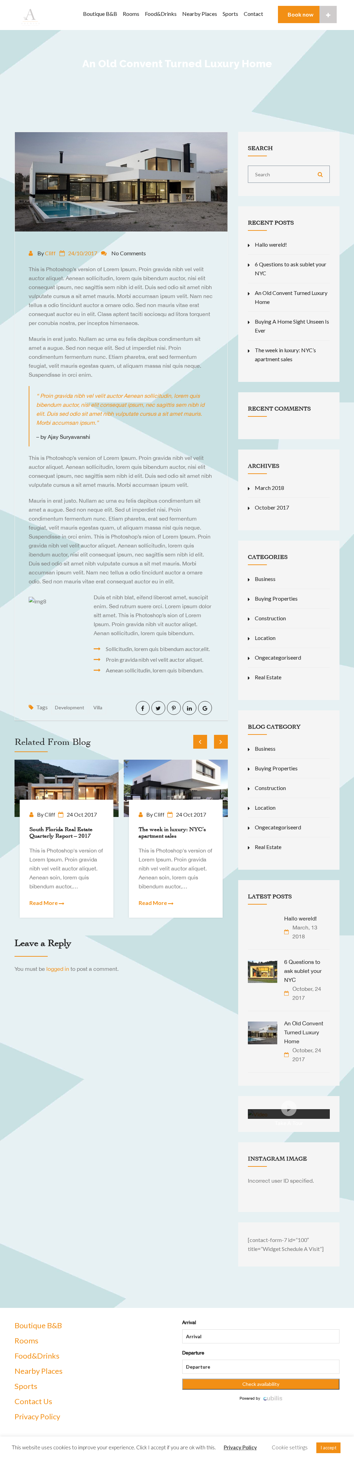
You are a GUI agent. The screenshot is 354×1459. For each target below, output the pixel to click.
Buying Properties (276, 598)
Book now (301, 14)
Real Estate (268, 677)
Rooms (131, 13)
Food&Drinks (161, 13)
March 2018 (269, 487)
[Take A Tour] (258, 1113)
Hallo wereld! (271, 244)
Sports (230, 13)
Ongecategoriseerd (278, 657)
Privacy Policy (37, 1416)
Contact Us (33, 1401)
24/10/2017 (82, 253)
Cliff (50, 253)
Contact (253, 13)
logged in (57, 969)
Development (69, 707)
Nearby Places (199, 13)
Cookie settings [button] (290, 1447)
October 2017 (272, 507)
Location (265, 637)
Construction (270, 618)
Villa (97, 707)
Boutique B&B (100, 13)
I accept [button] (328, 1447)
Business (265, 578)
